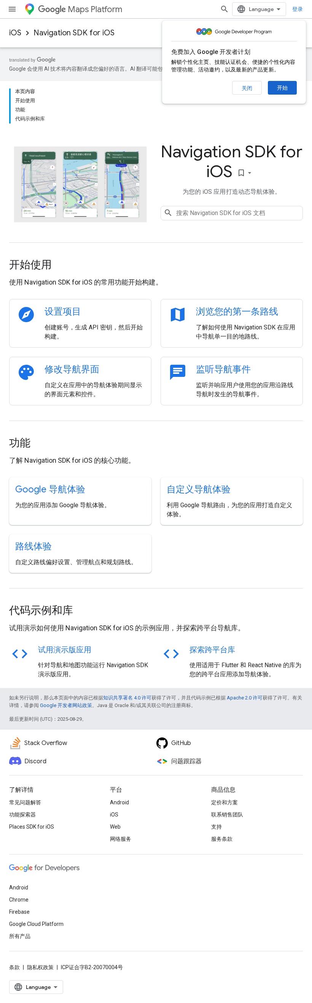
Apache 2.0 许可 (245, 698)
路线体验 (33, 546)
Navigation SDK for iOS (74, 33)
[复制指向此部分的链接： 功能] (40, 443)
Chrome (19, 900)
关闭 (247, 88)
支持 (216, 827)
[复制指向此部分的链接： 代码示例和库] (83, 611)
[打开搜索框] (224, 9)
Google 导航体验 (50, 489)
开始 (282, 87)
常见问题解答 (25, 802)
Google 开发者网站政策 (66, 705)
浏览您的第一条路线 (237, 311)
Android (119, 802)
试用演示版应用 (64, 650)
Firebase (19, 912)
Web (115, 827)
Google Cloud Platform (36, 924)
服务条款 (221, 839)
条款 (14, 967)
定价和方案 (224, 802)
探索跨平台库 (212, 650)
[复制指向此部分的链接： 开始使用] (62, 265)
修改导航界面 (72, 369)
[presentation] (156, 265)
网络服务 (120, 839)
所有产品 (19, 936)
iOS (15, 33)
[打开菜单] (12, 9)
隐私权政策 (40, 967)
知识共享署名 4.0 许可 (127, 698)
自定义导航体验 (199, 489)
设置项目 (63, 311)
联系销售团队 (227, 815)
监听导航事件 (223, 369)
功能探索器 (22, 815)
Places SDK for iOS (31, 827)
